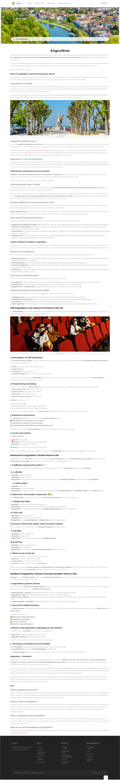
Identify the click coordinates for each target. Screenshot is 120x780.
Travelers (40, 759)
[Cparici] (17, 3)
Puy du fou (90, 754)
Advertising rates (65, 763)
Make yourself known (65, 3)
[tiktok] (102, 773)
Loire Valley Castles (90, 748)
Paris (88, 751)
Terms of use (27, 772)
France (55, 55)
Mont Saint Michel (90, 760)
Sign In (105, 3)
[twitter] (97, 773)
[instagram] (91, 773)
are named (26, 730)
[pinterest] (94, 773)
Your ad (64, 760)
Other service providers (42, 753)
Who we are (41, 762)
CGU (41, 772)
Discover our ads (39, 3)
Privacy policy (35, 772)
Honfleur (89, 757)
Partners (40, 757)
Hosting (40, 750)
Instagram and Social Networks (67, 756)
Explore (29, 3)
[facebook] (99, 773)
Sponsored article (65, 752)
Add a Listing (50, 3)
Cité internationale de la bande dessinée (35, 150)
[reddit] (105, 773)
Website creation (64, 748)
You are (40, 747)
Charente (41, 57)
